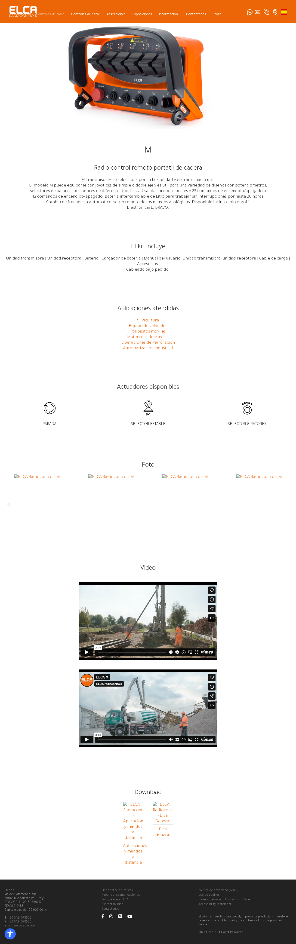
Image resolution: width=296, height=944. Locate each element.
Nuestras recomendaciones (121, 895)
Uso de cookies (209, 895)
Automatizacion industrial (148, 348)
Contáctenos (196, 15)
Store (217, 15)
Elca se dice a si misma (117, 890)
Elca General (162, 832)
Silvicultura (148, 320)
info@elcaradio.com (22, 926)
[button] (10, 933)
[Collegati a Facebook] (105, 917)
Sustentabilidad (112, 904)
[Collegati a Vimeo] (122, 917)
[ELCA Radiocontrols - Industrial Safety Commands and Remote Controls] (284, 12)
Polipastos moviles (148, 332)
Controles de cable (85, 15)
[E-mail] (257, 12)
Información (168, 15)
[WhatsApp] (250, 12)
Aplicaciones (116, 15)
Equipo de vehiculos (148, 326)
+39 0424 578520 (19, 922)
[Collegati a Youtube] (132, 917)
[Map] (275, 12)
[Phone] (266, 12)
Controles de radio (50, 15)
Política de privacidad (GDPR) (218, 890)
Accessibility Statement (214, 904)
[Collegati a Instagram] (113, 917)
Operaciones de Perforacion (148, 343)
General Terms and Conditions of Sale (224, 899)
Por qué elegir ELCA (115, 899)
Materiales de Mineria (148, 337)
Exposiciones (142, 15)
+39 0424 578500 (19, 918)
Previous (9, 504)
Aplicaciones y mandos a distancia (135, 854)
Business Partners (207, 25)
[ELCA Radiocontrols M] (37, 477)
